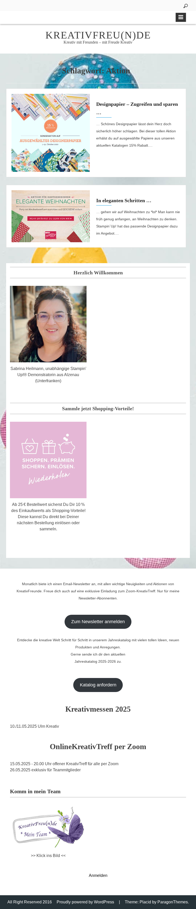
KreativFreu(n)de (98, 35)
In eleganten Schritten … (123, 200)
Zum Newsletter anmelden (98, 621)
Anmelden (98, 875)
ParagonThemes (172, 902)
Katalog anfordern (98, 684)
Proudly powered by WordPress (85, 902)
